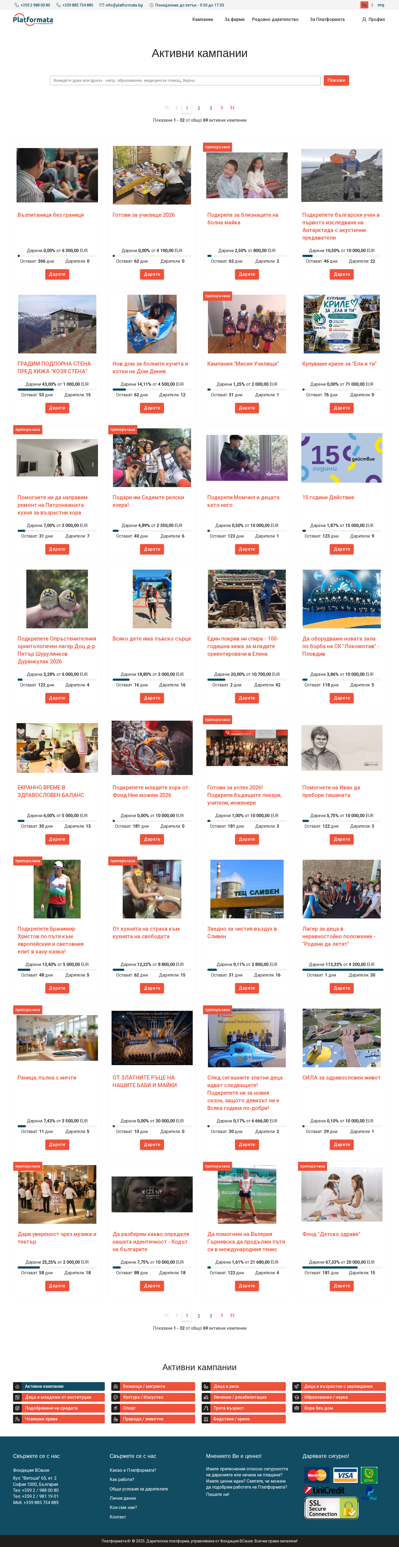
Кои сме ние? (123, 1507)
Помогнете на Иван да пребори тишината (331, 791)
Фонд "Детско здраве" (331, 1234)
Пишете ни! (217, 1494)
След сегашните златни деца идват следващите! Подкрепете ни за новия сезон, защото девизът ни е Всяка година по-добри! (245, 1092)
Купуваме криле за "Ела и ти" (339, 363)
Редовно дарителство (275, 19)
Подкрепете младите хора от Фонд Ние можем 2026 (150, 791)
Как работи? (122, 1479)
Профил (377, 19)
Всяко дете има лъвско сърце (152, 638)
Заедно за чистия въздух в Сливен (242, 932)
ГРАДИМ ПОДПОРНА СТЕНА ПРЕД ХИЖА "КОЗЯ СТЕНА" (54, 367)
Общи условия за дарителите (139, 1489)
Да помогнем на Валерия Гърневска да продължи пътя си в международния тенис (246, 1242)
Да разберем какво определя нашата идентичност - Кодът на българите (151, 1242)
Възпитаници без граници (51, 215)
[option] (57, 213)
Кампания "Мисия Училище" (243, 363)
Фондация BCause (31, 1470)
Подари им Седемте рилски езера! (148, 501)
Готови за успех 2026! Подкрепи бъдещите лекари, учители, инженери (244, 795)
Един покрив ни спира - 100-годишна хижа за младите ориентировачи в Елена (242, 646)
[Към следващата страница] (222, 107)
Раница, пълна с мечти (47, 1077)
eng (381, 5)
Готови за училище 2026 (144, 215)
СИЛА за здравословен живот (341, 1077)
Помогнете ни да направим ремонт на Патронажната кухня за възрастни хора (53, 505)
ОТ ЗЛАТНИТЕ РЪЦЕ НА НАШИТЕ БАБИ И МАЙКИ (145, 1081)
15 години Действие (328, 497)
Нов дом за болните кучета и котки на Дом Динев (150, 367)
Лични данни (123, 1498)
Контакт (118, 1517)
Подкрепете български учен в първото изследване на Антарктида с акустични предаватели (341, 226)
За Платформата (327, 19)
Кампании (202, 19)
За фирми (234, 19)
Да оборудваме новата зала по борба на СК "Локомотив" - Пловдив (340, 646)
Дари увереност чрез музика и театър (57, 1238)
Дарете (57, 274)
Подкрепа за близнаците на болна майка (242, 219)
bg (364, 5)
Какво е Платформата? (133, 1470)
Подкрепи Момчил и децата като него (243, 501)
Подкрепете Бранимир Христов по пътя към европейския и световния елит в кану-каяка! (51, 940)
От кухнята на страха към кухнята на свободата (146, 932)
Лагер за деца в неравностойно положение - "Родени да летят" (339, 936)
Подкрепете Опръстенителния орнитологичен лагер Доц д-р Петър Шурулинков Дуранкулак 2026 (57, 650)
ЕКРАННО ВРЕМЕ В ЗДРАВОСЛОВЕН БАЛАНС (51, 791)
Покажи (337, 80)
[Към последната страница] (232, 107)
